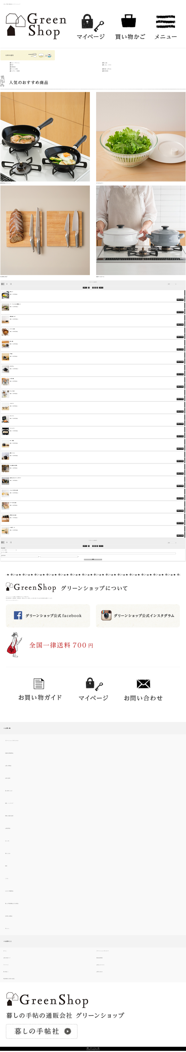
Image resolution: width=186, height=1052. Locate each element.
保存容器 (106, 71)
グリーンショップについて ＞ (12, 600)
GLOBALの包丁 (3, 276)
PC (98, 1048)
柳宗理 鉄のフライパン (5, 183)
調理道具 (13, 66)
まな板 (105, 62)
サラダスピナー (99, 183)
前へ (85, 287)
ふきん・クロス (107, 64)
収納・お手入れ (107, 68)
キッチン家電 (14, 68)
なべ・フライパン (15, 62)
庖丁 (12, 64)
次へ (101, 287)
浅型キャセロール (100, 276)
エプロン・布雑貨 (15, 71)
